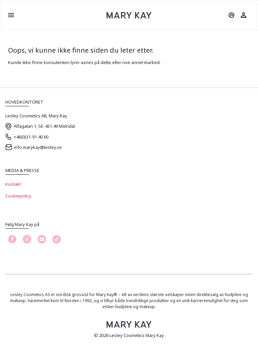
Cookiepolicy (18, 196)
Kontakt (13, 184)
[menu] (11, 15)
